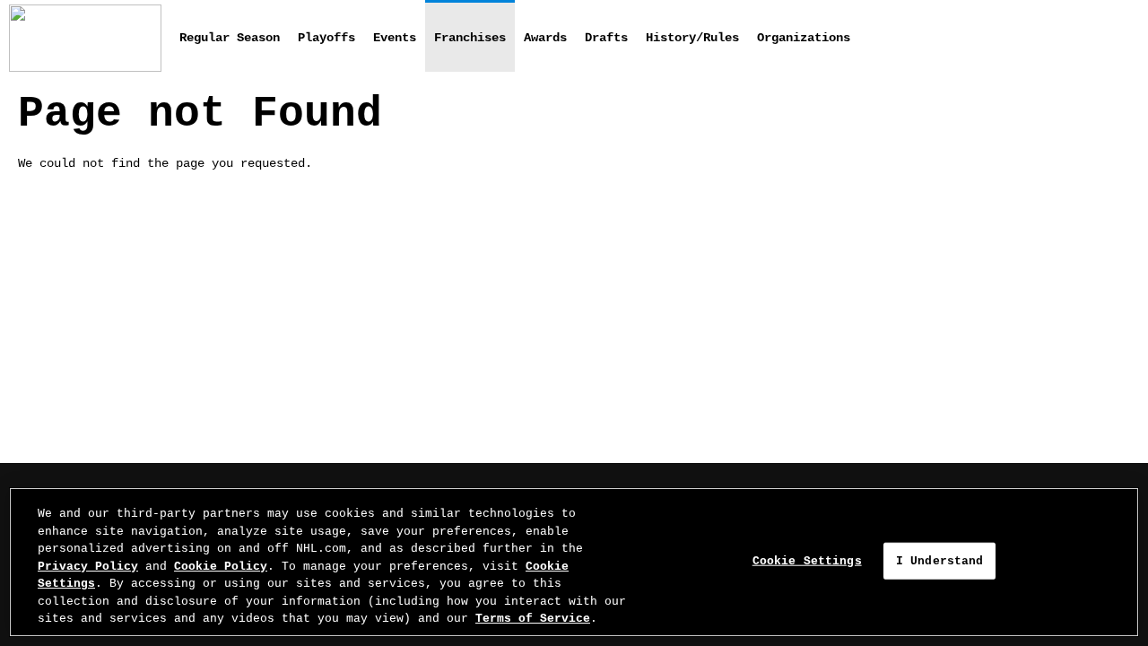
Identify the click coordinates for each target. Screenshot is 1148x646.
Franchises (470, 38)
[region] (574, 562)
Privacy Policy (88, 566)
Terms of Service (532, 618)
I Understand (940, 560)
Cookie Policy (220, 566)
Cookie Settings (807, 560)
